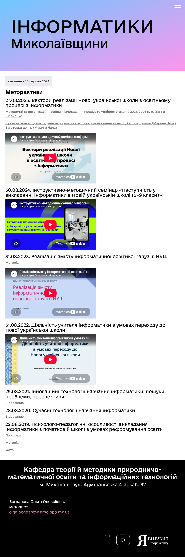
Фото (9, 449)
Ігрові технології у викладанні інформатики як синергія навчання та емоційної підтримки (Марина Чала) (90, 123)
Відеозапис (14, 402)
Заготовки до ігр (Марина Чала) (31, 127)
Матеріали (14, 262)
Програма (13, 435)
